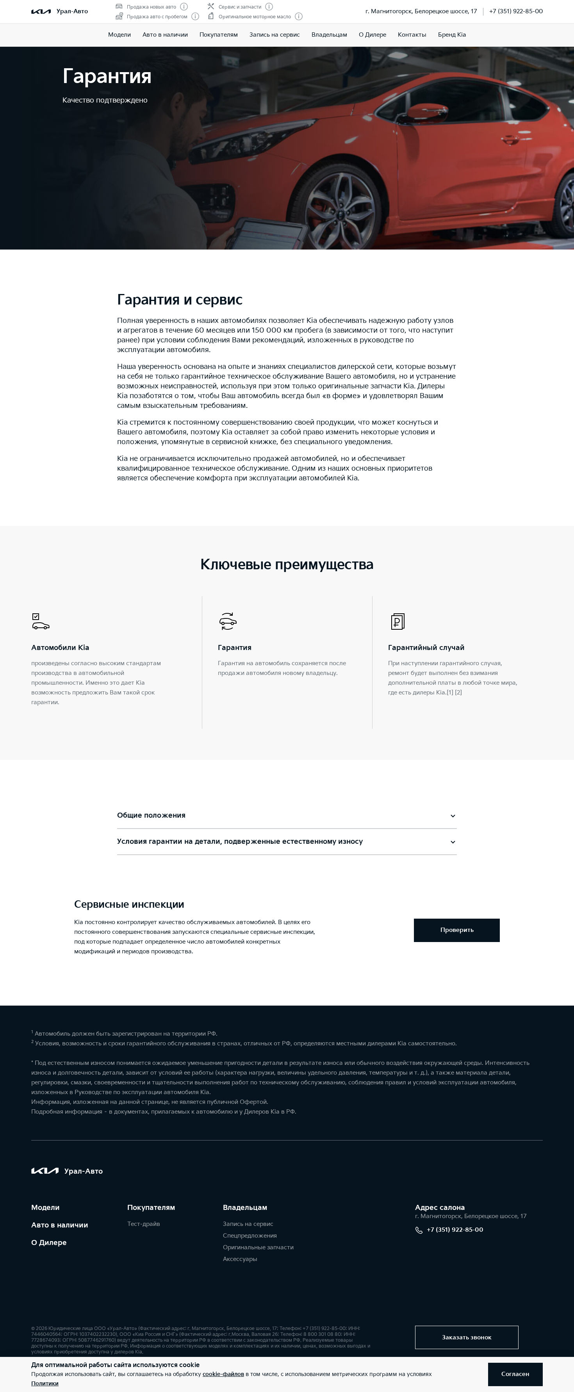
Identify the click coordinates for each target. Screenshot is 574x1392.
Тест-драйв (143, 1224)
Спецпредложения (250, 1236)
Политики (45, 1383)
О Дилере (372, 35)
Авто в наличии (165, 35)
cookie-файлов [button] (223, 1374)
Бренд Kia (452, 35)
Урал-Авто (72, 11)
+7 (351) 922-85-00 (516, 11)
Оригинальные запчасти (258, 1247)
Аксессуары (240, 1259)
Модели (119, 35)
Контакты (412, 35)
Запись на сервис (275, 35)
